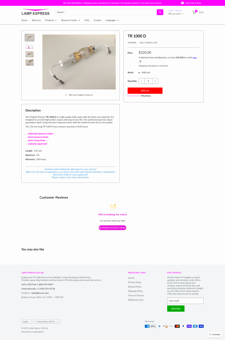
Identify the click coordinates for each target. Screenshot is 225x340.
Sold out (145, 90)
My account (174, 13)
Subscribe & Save (193, 3)
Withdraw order (136, 299)
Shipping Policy (135, 291)
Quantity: (132, 81)
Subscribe (176, 308)
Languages (111, 20)
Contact (97, 20)
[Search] (160, 12)
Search (131, 277)
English (25, 322)
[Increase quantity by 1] (155, 81)
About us (36, 20)
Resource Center (69, 20)
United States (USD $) (46, 322)
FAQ (87, 20)
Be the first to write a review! (112, 227)
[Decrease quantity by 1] (141, 81)
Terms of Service (136, 295)
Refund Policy (134, 286)
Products (49, 20)
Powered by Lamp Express (32, 332)
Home (24, 20)
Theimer (132, 43)
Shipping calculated (148, 65)
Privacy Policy (135, 282)
